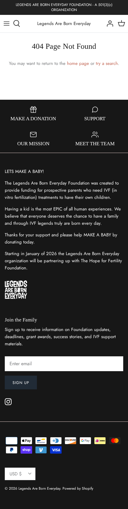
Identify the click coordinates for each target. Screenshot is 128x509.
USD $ (16, 474)
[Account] (108, 23)
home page (78, 63)
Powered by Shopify (78, 488)
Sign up (21, 382)
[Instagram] (8, 401)
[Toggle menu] (6, 23)
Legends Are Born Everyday (39, 488)
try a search (107, 63)
